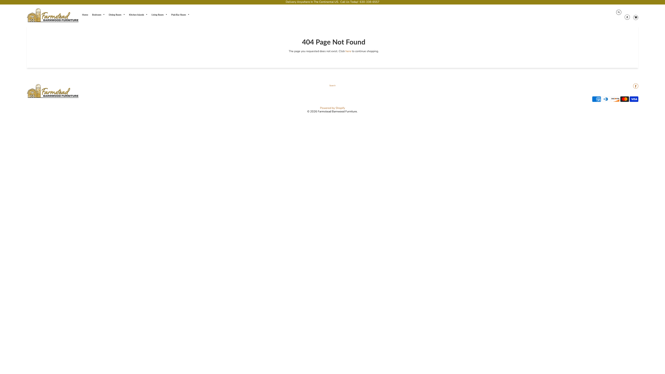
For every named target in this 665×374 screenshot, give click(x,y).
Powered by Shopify (332, 108)
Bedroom (97, 14)
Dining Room (115, 14)
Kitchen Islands (137, 14)
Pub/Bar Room (179, 14)
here (348, 51)
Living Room (158, 14)
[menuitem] (85, 14)
